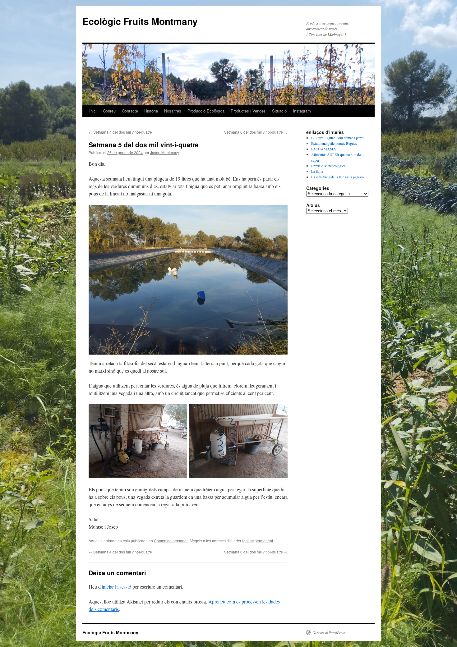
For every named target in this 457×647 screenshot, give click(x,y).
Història (151, 111)
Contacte (130, 111)
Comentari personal (170, 540)
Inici (93, 111)
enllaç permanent (258, 540)
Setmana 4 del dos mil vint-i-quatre (120, 132)
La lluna (317, 171)
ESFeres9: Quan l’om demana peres (337, 137)
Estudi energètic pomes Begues (334, 143)
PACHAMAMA (323, 148)
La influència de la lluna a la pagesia (337, 176)
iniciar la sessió (116, 586)
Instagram (302, 111)
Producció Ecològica (205, 111)
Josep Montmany (164, 152)
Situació (279, 111)
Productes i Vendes (248, 111)
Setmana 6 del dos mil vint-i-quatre (256, 132)
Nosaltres (172, 111)
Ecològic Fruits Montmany (140, 21)
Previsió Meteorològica (328, 165)
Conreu (109, 111)
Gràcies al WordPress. (329, 632)
